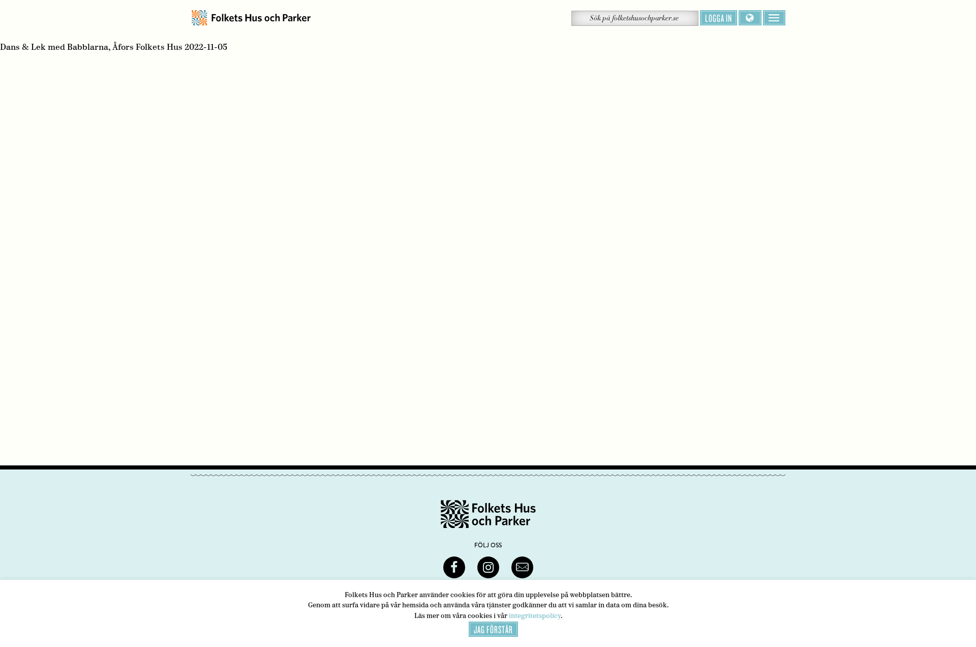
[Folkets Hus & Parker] (251, 18)
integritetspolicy (535, 615)
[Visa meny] (774, 17)
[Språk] (750, 17)
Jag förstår (493, 629)
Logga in (718, 17)
